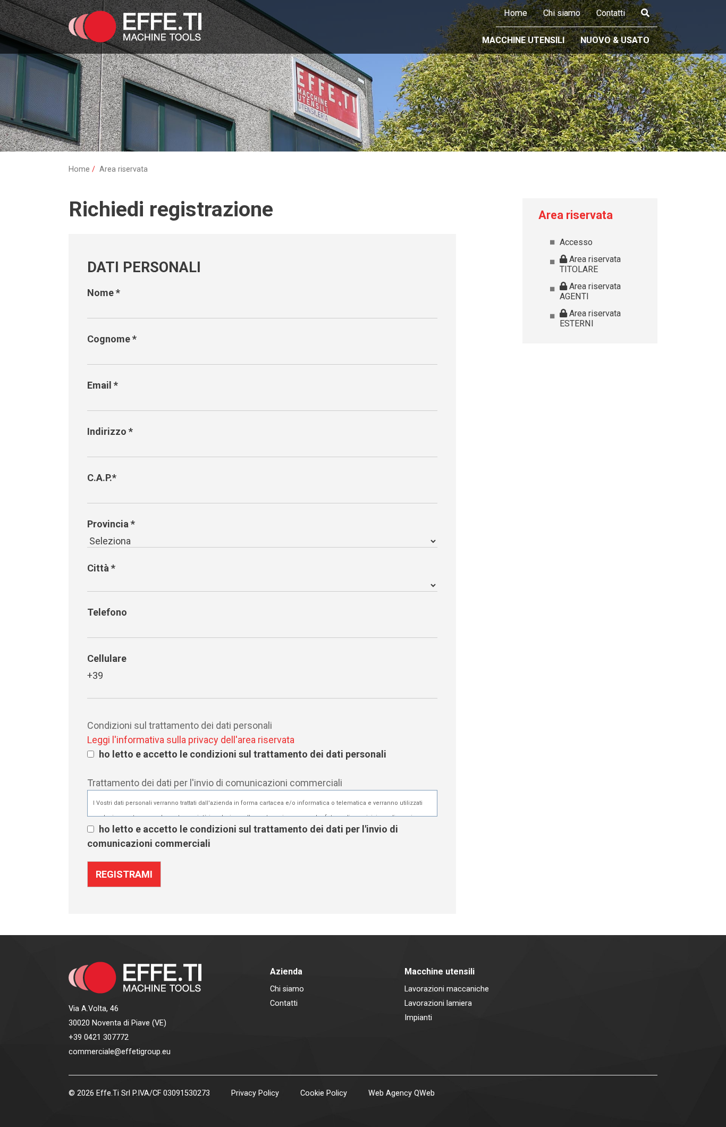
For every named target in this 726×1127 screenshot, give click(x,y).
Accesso (576, 242)
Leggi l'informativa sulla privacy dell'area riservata (190, 739)
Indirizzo (110, 431)
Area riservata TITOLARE (590, 264)
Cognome (112, 338)
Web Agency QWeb (401, 1093)
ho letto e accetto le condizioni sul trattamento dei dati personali (242, 754)
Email (102, 385)
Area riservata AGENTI (590, 291)
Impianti (418, 1017)
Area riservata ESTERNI (590, 318)
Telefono (107, 612)
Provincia (111, 523)
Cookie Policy (323, 1093)
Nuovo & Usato (614, 40)
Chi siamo (561, 13)
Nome (103, 292)
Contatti (610, 13)
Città (101, 568)
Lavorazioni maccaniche (446, 989)
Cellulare (106, 658)
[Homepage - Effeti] (135, 27)
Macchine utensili (523, 40)
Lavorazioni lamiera (438, 1003)
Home (515, 13)
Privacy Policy (255, 1093)
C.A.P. (101, 477)
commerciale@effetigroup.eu (120, 1051)
